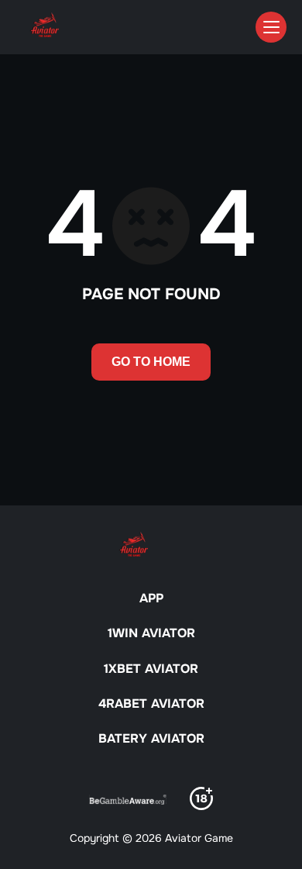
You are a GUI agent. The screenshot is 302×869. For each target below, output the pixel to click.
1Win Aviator (151, 633)
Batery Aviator (151, 738)
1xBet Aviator (151, 668)
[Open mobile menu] (271, 27)
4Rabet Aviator (151, 703)
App (151, 598)
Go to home (151, 361)
